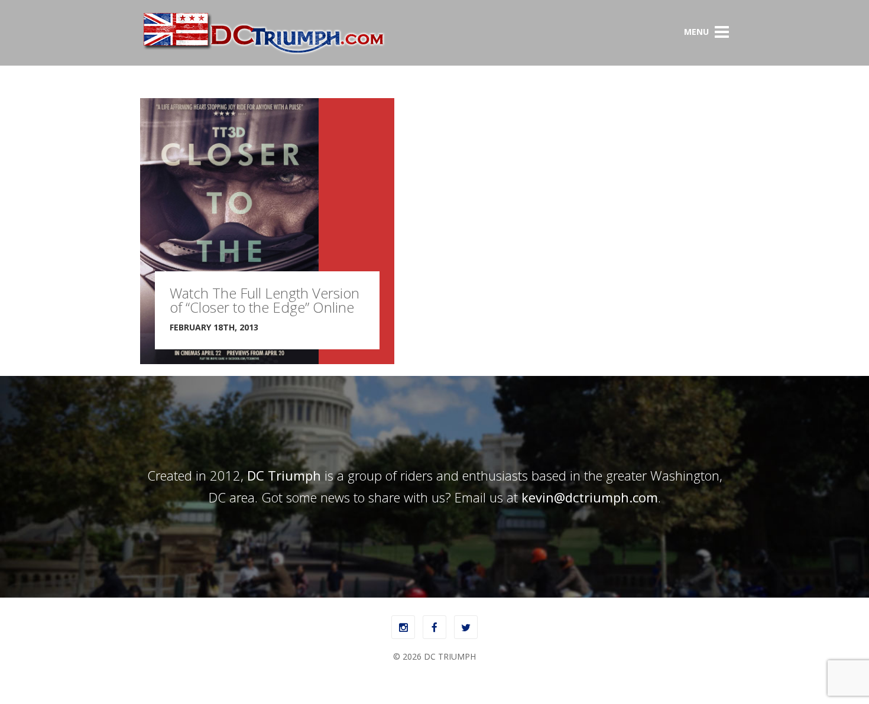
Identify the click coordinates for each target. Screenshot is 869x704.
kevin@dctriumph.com (589, 497)
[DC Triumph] (263, 52)
